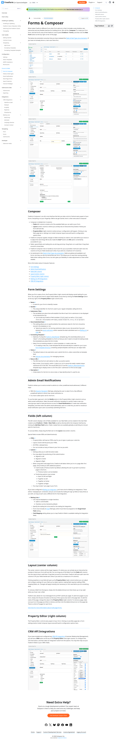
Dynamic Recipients (42, 391)
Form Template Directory (43, 347)
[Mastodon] (58, 725)
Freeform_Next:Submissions (76, 365)
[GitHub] (110, 2)
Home (33, 732)
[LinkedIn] (71, 725)
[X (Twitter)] (50, 725)
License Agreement (69, 732)
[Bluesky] (54, 725)
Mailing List (83, 330)
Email (48, 509)
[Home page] (29, 18)
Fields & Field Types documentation (76, 38)
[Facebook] (62, 725)
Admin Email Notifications (38, 269)
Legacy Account (81, 732)
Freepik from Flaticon (61, 738)
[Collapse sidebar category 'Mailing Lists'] (20, 115)
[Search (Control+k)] (106, 2)
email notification (48, 330)
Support (99, 2)
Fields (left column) (36, 271)
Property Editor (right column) (40, 276)
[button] (34, 3)
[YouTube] (66, 725)
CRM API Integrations (37, 281)
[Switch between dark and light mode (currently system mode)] (113, 2)
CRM (37, 332)
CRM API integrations (58, 636)
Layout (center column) (37, 274)
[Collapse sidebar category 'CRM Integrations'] (20, 100)
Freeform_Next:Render (52, 337)
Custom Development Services (52, 732)
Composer (97, 8)
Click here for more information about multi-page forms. (45, 608)
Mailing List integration (50, 489)
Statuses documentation (43, 356)
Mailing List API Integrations (39, 279)
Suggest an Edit (84, 18)
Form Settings (35, 267)
